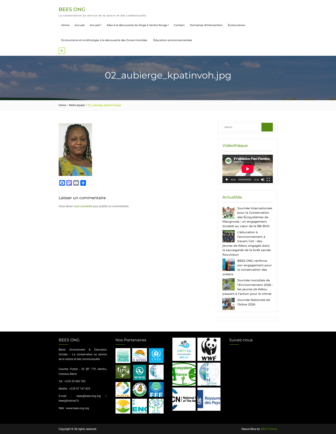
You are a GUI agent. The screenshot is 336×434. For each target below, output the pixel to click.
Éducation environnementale (172, 40)
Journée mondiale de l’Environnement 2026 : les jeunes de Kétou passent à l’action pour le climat (247, 287)
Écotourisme (236, 25)
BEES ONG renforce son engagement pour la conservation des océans (247, 267)
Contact (179, 25)
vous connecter (83, 206)
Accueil (80, 25)
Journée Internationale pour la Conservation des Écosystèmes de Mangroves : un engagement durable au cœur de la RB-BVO (247, 217)
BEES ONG (72, 9)
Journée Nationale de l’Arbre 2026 (253, 302)
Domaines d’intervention (206, 25)
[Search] (62, 51)
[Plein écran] (268, 179)
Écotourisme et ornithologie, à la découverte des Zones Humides (104, 40)
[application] (247, 169)
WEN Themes (269, 429)
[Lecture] (227, 179)
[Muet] (262, 179)
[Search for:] (247, 127)
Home (65, 25)
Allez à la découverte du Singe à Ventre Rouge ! (138, 25)
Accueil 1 (95, 25)
